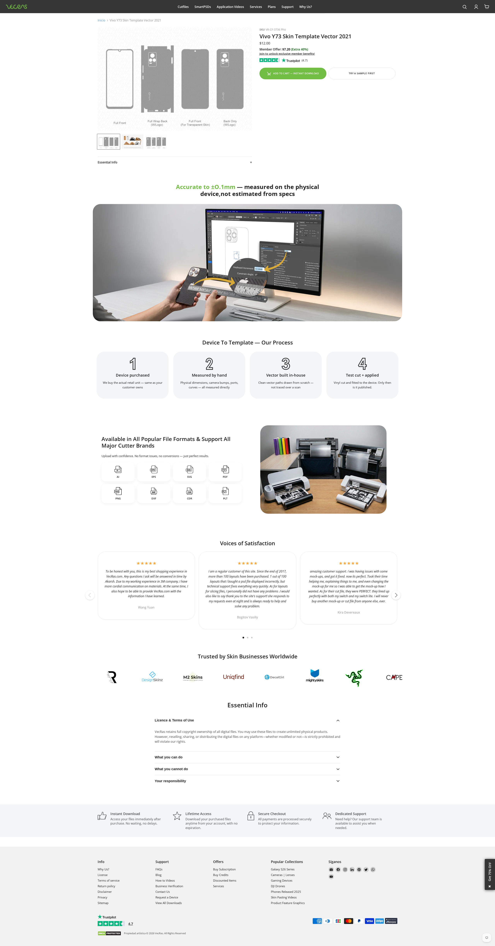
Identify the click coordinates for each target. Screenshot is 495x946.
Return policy (106, 886)
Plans (272, 7)
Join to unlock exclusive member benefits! (287, 54)
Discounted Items (224, 880)
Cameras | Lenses (283, 875)
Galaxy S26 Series (282, 869)
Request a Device (166, 897)
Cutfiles (183, 7)
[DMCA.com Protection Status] (109, 933)
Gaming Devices (281, 880)
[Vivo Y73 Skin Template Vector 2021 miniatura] (108, 141)
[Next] (396, 595)
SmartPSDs (203, 7)
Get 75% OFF (489, 871)
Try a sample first (362, 73)
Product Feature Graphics (288, 903)
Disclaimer (105, 892)
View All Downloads (168, 903)
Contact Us (162, 892)
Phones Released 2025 (286, 892)
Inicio (101, 20)
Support (288, 7)
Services (256, 7)
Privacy (102, 897)
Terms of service (108, 880)
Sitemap (103, 903)
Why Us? (305, 7)
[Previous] (90, 595)
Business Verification (169, 886)
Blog (158, 875)
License (103, 875)
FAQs (158, 869)
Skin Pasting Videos (284, 897)
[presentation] (465, 7)
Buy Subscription (224, 869)
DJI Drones (278, 886)
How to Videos (165, 880)
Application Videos (230, 7)
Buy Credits (220, 875)
